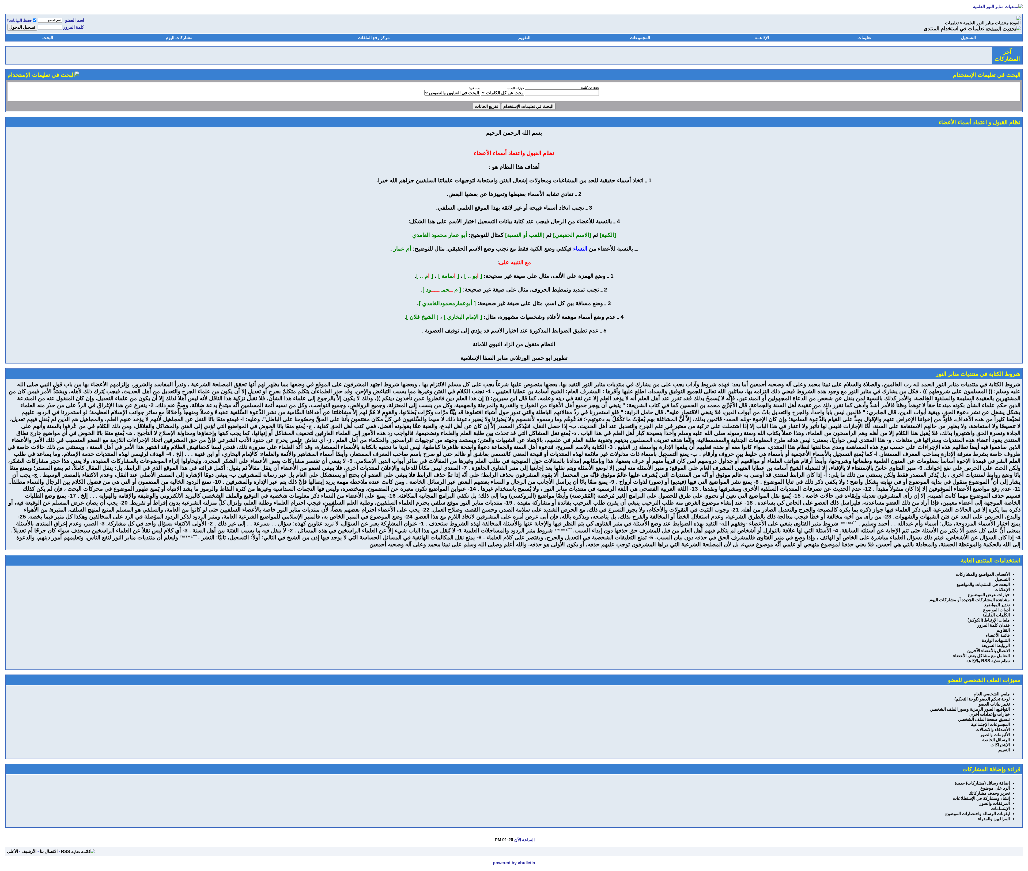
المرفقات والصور (994, 803)
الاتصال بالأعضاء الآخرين (988, 650)
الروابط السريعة (995, 645)
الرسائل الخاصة (996, 739)
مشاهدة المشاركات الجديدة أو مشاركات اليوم (969, 599)
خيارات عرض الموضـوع (989, 594)
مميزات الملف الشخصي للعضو (984, 680)
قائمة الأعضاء (998, 635)
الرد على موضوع (995, 788)
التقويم (524, 37)
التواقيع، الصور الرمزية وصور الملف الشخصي (970, 709)
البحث (47, 37)
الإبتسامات (1000, 808)
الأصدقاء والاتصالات (993, 729)
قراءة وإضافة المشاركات (991, 769)
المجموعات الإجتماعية (990, 724)
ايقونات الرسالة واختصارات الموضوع (977, 813)
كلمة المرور (73, 27)
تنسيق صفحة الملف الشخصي (984, 719)
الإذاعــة (762, 37)
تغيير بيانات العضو (994, 704)
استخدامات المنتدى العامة (991, 560)
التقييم (1004, 750)
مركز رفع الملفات (374, 37)
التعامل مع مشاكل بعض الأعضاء (981, 655)
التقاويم (1003, 630)
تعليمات (952, 23)
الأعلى (12, 851)
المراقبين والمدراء (994, 818)
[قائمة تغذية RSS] (78, 851)
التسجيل (968, 37)
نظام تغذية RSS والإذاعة (988, 660)
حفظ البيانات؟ (19, 20)
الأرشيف (28, 851)
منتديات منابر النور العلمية (986, 23)
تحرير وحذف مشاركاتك (989, 793)
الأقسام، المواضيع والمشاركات (983, 574)
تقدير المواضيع (997, 605)
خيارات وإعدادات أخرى (989, 714)
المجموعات (640, 37)
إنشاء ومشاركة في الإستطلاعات (981, 798)
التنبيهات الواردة (996, 640)
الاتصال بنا (49, 851)
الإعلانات (1002, 589)
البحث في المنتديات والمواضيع (983, 584)
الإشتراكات (1000, 745)
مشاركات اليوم (179, 37)
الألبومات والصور (995, 734)
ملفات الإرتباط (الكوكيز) (988, 620)
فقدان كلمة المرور (993, 625)
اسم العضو (74, 20)
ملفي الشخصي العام (992, 694)
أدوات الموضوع (996, 610)
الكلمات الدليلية (996, 615)
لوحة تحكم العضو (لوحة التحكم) (982, 699)
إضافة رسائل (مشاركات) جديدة (982, 783)
